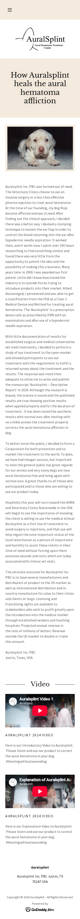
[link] (40, 39)
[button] (9, 9)
